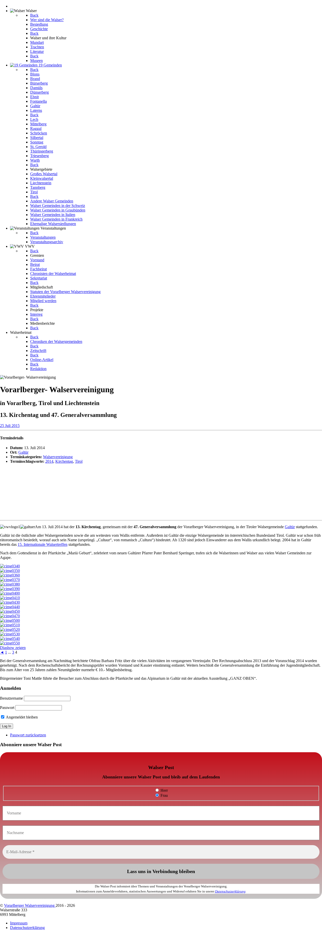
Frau (163, 795)
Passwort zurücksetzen (28, 735)
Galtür (23, 452)
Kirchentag (64, 461)
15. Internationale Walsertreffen (42, 544)
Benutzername (11, 698)
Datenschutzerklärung (230, 891)
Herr (163, 790)
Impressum (18, 923)
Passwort (7, 707)
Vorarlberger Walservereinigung (30, 905)
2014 (49, 461)
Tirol (79, 461)
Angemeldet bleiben (21, 717)
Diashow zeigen (13, 647)
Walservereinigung (58, 457)
